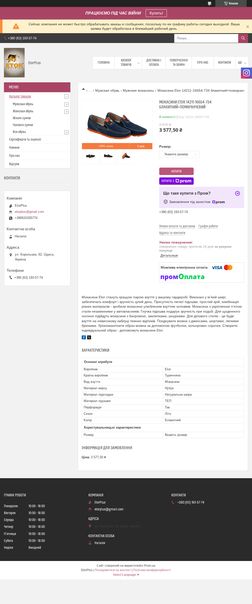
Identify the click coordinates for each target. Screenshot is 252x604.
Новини (14, 148)
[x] (89, 338)
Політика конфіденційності (152, 570)
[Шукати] (243, 38)
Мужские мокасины (138, 90)
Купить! (156, 13)
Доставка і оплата (153, 62)
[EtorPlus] (14, 62)
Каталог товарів (126, 62)
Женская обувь (23, 111)
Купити (176, 171)
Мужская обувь (107, 90)
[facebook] (84, 338)
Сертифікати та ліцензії (25, 140)
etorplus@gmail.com (29, 212)
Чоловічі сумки (23, 125)
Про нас (202, 63)
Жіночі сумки (22, 118)
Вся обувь (19, 132)
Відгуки (14, 164)
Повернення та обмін (179, 62)
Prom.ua (149, 565)
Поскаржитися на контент (113, 570)
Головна (104, 63)
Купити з (167, 181)
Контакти (224, 63)
